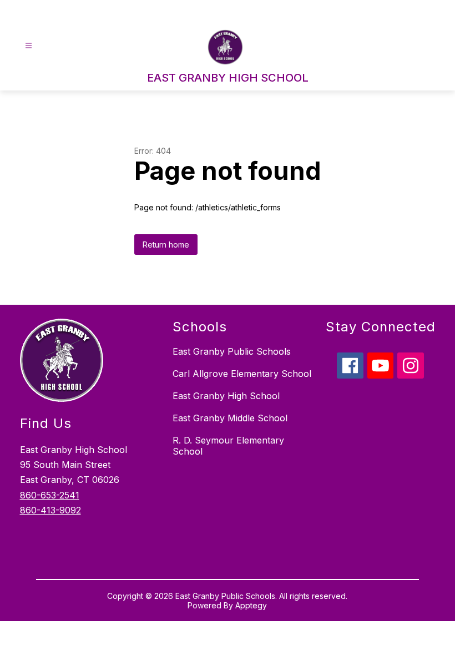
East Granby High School (226, 395)
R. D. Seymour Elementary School (228, 446)
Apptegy (251, 605)
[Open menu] (28, 45)
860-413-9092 (50, 510)
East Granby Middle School (230, 418)
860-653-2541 (49, 495)
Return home (166, 244)
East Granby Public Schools (232, 351)
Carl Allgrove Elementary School (242, 373)
